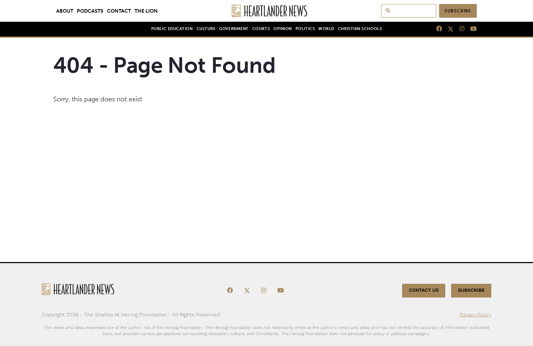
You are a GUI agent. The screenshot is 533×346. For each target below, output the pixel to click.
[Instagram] (459, 29)
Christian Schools (360, 28)
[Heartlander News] (266, 11)
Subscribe (458, 10)
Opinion (282, 28)
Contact (119, 11)
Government (233, 28)
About (64, 11)
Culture (206, 28)
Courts (261, 28)
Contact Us (424, 290)
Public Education (172, 28)
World (326, 28)
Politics (305, 28)
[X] (448, 29)
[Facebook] (436, 29)
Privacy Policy (475, 314)
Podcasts (90, 11)
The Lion (146, 11)
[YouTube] (470, 29)
